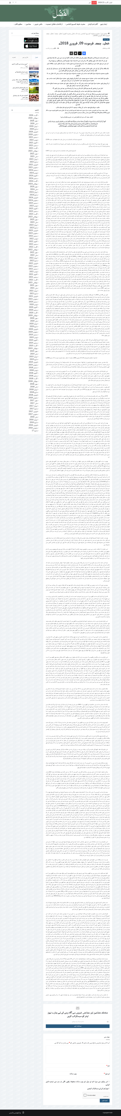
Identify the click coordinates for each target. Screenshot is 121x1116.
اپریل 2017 (33, 406)
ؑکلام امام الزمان (93, 24)
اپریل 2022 (33, 258)
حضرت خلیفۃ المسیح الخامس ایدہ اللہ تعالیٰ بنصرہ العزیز (81, 33)
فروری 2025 (33, 165)
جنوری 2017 (33, 414)
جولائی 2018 (33, 381)
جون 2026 (34, 121)
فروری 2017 (33, 412)
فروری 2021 (33, 296)
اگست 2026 (33, 115)
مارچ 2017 (34, 409)
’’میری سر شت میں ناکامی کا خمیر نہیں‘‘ (20, 65)
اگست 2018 (33, 379)
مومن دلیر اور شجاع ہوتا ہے (21, 72)
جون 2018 (34, 384)
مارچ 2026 (34, 129)
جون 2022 (34, 253)
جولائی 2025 (33, 151)
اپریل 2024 (33, 192)
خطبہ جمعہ (58, 33)
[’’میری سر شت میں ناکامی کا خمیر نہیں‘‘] (34, 66)
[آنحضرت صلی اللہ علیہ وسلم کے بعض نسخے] (34, 98)
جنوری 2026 (33, 135)
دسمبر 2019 (33, 335)
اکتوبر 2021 (33, 274)
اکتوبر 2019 (33, 340)
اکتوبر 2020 (33, 307)
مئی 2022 (34, 255)
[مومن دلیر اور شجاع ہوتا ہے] (34, 74)
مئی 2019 (34, 354)
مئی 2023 (34, 222)
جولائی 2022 (33, 250)
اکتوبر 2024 (33, 176)
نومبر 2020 (33, 305)
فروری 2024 (33, 198)
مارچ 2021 (34, 294)
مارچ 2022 (34, 261)
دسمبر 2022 (33, 236)
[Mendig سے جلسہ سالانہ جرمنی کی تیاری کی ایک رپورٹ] (34, 82)
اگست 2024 (33, 181)
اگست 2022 (33, 247)
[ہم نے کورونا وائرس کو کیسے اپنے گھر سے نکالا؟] (34, 90)
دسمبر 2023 (33, 203)
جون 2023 (34, 220)
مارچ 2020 (34, 327)
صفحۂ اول (104, 33)
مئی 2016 (34, 417)
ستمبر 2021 (33, 277)
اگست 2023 (33, 214)
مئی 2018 (34, 387)
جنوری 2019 (33, 365)
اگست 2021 (33, 280)
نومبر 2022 (33, 239)
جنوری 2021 (33, 299)
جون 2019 (34, 351)
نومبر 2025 (33, 140)
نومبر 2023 (33, 206)
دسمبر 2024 (33, 170)
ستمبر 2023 (33, 211)
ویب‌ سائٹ (73, 1073)
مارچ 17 (35, 431)
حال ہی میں (25, 57)
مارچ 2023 (34, 228)
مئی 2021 (34, 288)
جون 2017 (34, 401)
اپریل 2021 (33, 291)
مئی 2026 (34, 124)
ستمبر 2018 (33, 376)
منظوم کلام (18, 24)
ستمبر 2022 (33, 244)
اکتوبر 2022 (33, 242)
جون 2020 (34, 318)
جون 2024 (34, 187)
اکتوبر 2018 (33, 373)
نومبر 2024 (33, 173)
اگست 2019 (33, 346)
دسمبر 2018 (33, 368)
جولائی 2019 (33, 348)
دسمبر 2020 (33, 302)
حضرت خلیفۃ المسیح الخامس (75, 24)
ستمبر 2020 (33, 310)
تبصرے (14, 57)
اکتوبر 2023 (33, 209)
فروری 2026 (33, 132)
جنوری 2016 (33, 428)
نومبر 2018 (33, 370)
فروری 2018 (33, 395)
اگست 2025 (33, 148)
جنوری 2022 (33, 266)
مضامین (28, 24)
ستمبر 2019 (33, 343)
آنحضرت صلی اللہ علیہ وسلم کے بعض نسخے (20, 97)
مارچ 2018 (34, 392)
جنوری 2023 (33, 233)
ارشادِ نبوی (103, 24)
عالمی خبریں (38, 24)
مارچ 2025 (34, 162)
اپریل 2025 (33, 159)
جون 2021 (34, 285)
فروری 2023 (33, 231)
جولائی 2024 (33, 184)
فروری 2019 (33, 362)
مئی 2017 (34, 403)
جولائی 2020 (33, 316)
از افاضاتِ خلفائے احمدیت (54, 24)
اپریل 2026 (33, 126)
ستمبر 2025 (33, 146)
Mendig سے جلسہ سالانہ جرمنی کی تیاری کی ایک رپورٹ (20, 81)
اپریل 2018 (33, 390)
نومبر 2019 (33, 338)
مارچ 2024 (34, 195)
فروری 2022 (33, 263)
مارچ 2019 (34, 359)
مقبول (36, 57)
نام (108, 1066)
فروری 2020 (33, 329)
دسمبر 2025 (33, 137)
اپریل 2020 (33, 324)
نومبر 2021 (33, 272)
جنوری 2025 (33, 168)
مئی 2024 (34, 189)
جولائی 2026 (33, 118)
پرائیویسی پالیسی (15, 1112)
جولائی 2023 (33, 217)
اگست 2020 (33, 313)
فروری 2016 (33, 425)
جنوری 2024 (33, 200)
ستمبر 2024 (33, 178)
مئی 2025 (34, 157)
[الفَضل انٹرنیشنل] (60, 13)
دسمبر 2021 (33, 269)
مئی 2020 (34, 321)
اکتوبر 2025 (33, 143)
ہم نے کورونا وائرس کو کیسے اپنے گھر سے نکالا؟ (20, 89)
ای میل (107, 1073)
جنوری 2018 (33, 398)
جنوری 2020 (33, 332)
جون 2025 (34, 154)
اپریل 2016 (33, 420)
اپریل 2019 (33, 357)
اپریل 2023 (33, 225)
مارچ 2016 (34, 423)
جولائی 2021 (33, 283)
